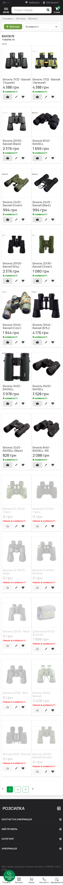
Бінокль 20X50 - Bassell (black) (13, 142)
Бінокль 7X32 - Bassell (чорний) (16, 80)
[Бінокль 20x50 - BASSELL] (46, 367)
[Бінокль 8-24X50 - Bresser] (46, 551)
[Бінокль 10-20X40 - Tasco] (16, 490)
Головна (8, 18)
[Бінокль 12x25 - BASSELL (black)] (16, 428)
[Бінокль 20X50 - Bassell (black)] (16, 122)
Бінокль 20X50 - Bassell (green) (42, 755)
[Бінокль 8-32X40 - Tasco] (46, 490)
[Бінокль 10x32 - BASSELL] (16, 367)
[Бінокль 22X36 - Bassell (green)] (46, 244)
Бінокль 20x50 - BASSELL (42, 387)
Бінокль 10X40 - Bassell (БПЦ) (42, 326)
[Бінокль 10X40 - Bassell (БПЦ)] (46, 306)
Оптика (20, 18)
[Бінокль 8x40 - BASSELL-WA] (46, 428)
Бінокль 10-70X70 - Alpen (14, 571)
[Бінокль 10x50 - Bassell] (46, 674)
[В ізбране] (23, 97)
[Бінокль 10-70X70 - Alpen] (16, 551)
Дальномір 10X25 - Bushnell (44, 633)
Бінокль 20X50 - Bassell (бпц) (13, 264)
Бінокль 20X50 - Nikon (16, 631)
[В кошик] (7, 97)
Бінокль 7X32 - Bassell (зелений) (46, 80)
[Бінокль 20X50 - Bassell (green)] (46, 735)
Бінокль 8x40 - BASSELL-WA (42, 448)
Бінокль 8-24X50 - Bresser (44, 571)
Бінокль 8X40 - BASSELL (42, 142)
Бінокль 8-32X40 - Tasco (44, 510)
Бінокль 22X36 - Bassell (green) (42, 264)
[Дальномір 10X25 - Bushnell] (46, 612)
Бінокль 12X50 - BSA (15, 693)
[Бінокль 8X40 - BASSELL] (46, 122)
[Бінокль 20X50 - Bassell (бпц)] (16, 244)
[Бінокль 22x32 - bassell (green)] (16, 183)
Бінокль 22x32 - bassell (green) (12, 203)
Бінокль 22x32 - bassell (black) (42, 203)
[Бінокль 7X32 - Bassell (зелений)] (46, 60)
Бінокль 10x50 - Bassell (42, 694)
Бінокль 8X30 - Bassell (16, 754)
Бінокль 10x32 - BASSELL (12, 387)
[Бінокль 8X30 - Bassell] (16, 735)
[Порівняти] (16, 97)
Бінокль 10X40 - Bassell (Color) (12, 326)
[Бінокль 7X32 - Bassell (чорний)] (16, 60)
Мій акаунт (52, 2)
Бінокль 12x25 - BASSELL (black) (13, 448)
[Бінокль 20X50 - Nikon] (16, 612)
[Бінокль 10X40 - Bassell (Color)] (16, 306)
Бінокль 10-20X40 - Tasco (14, 510)
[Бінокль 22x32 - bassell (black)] (46, 183)
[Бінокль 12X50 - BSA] (16, 674)
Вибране (34, 2)
